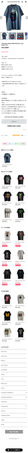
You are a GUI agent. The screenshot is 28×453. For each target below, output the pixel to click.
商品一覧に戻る (14, 432)
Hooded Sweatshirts (6, 397)
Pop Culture (4, 365)
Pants (2, 424)
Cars (2, 379)
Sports (3, 374)
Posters (3, 411)
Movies (3, 360)
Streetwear (4, 369)
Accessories (4, 406)
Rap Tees (3, 351)
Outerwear (4, 401)
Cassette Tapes (5, 415)
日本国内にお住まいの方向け (14, 126)
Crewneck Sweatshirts (7, 392)
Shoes (3, 420)
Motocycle (4, 383)
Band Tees (4, 356)
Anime (2, 388)
